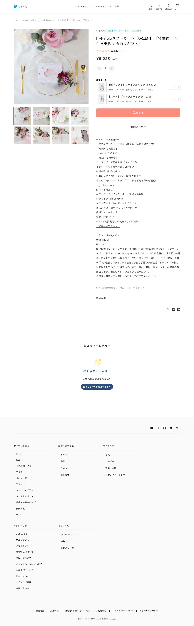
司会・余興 (110, 468)
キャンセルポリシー (149, 611)
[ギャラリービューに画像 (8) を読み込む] (80, 135)
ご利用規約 (101, 611)
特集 (63, 541)
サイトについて (23, 576)
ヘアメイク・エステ (115, 475)
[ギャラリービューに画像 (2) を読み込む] (41, 116)
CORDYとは (22, 534)
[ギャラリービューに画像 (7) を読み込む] (61, 135)
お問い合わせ (22, 588)
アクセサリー (22, 484)
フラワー (20, 472)
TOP (16, 20)
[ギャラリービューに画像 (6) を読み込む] (41, 135)
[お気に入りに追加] (176, 38)
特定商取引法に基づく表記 (77, 611)
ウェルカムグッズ (25, 496)
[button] (83, 6)
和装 (18, 460)
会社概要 (40, 611)
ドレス (19, 454)
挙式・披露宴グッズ (26, 502)
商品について (22, 540)
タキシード (21, 478)
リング (19, 514)
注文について (22, 546)
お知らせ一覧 (67, 548)
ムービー (109, 461)
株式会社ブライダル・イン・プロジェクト (123, 31)
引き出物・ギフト (25, 466)
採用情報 (54, 611)
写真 (107, 454)
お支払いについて (25, 552)
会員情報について (25, 570)
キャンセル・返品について (29, 564)
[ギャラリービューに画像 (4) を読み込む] (80, 116)
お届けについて (23, 558)
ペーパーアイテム (24, 490)
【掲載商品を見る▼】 (108, 226)
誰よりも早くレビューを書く (97, 387)
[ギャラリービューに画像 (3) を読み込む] (61, 116)
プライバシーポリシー (123, 611)
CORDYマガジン (69, 534)
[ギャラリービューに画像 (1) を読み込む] (22, 116)
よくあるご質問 (23, 582)
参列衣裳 (20, 508)
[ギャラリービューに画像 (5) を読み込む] (22, 135)
